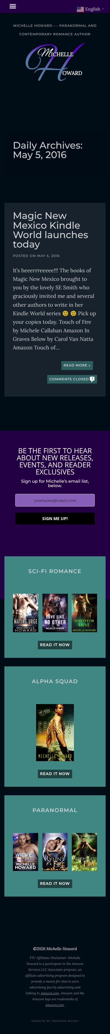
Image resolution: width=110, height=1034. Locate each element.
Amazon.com (49, 993)
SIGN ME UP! (55, 518)
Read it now (55, 645)
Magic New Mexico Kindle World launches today (50, 230)
